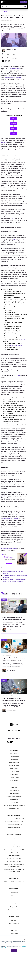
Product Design (14, 759)
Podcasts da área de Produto (14, 847)
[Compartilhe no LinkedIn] (3, 61)
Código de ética (14, 907)
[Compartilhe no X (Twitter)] (6, 61)
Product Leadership (14, 777)
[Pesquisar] (25, 6)
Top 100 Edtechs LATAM (13, 861)
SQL (12, 218)
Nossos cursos (14, 898)
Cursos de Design (14, 799)
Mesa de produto (14, 844)
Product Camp (14, 933)
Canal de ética (14, 904)
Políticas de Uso (14, 901)
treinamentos (16, 871)
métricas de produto (16, 345)
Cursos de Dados (14, 802)
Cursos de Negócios (14, 790)
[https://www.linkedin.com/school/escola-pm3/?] (12, 730)
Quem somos (14, 895)
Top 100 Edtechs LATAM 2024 (14, 858)
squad (15, 239)
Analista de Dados (14, 780)
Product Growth (14, 774)
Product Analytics (14, 768)
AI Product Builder (14, 753)
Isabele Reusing (11, 710)
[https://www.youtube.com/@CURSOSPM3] (16, 730)
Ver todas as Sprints (14, 808)
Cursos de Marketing (14, 793)
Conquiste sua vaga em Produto (14, 824)
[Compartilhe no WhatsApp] (9, 61)
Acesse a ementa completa (9, 548)
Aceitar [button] (14, 951)
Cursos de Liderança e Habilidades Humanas (14, 805)
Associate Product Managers (13, 77)
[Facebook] (19, 731)
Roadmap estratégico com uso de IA (14, 821)
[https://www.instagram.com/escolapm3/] (9, 730)
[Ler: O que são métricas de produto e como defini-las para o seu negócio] (14, 686)
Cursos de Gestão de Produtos (14, 796)
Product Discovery (14, 765)
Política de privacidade (14, 910)
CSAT (18, 375)
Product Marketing (14, 771)
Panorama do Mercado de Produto (14, 852)
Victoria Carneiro (11, 630)
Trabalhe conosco (14, 892)
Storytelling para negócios (14, 827)
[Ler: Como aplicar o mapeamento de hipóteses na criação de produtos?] (14, 606)
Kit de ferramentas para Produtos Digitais (14, 850)
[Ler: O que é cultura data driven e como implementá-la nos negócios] (14, 646)
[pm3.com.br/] (14, 724)
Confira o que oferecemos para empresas (14, 881)
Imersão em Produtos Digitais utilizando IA (14, 818)
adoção (3, 496)
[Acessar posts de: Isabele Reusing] (4, 710)
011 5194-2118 (14, 920)
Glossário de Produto (14, 841)
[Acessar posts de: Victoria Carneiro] (4, 630)
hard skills (4, 142)
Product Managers (14, 68)
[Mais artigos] (3, 50)
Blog (14, 838)
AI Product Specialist (14, 756)
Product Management (14, 762)
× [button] (25, 939)
